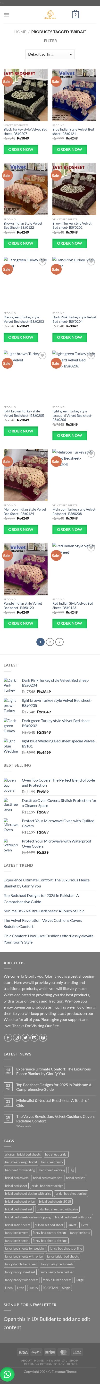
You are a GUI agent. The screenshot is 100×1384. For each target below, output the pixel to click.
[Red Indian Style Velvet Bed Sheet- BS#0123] (74, 569)
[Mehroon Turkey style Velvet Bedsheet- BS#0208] (74, 475)
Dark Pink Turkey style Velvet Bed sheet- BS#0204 (74, 319)
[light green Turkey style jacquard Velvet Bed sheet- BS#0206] (74, 377)
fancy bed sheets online (66, 1248)
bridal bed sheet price (20, 1201)
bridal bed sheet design (47, 1186)
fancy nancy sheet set (20, 1272)
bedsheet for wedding (20, 1170)
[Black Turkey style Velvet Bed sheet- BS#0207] (26, 95)
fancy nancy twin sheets (21, 1280)
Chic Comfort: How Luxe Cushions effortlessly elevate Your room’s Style (48, 938)
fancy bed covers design (49, 1233)
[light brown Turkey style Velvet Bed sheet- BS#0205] (26, 377)
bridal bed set (75, 1178)
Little (20, 1288)
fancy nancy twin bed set (57, 1272)
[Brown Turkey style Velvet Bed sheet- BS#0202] (74, 189)
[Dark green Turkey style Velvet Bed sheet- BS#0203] (26, 283)
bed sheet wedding (52, 1170)
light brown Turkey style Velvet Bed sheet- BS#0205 (24, 413)
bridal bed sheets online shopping (28, 1217)
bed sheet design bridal (21, 1162)
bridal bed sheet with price (73, 1217)
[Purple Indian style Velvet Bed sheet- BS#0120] (26, 569)
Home (20, 31)
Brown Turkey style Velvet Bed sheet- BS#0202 (72, 225)
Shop (73, 1360)
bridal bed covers (17, 1178)
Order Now (20, 149)
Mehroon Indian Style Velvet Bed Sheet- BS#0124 (25, 511)
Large (80, 1280)
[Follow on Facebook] (8, 1038)
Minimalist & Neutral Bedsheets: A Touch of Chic (44, 910)
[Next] (59, 642)
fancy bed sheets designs (50, 1241)
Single (66, 1288)
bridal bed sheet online (71, 1193)
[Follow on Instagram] (17, 1038)
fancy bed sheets (16, 1241)
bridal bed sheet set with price (57, 1209)
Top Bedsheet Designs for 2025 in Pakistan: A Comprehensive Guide (41, 898)
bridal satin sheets (17, 1225)
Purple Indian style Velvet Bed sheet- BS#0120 (23, 605)
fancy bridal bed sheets (63, 1256)
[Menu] (6, 15)
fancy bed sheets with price (24, 1256)
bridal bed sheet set (18, 1209)
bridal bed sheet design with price (28, 1193)
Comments (23, 1126)
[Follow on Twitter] (26, 1038)
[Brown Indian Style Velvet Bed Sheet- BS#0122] (26, 189)
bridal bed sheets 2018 (55, 1201)
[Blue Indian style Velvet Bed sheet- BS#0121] (74, 95)
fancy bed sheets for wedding (25, 1248)
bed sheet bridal (56, 1154)
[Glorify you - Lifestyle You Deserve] (50, 14)
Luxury (33, 1288)
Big (72, 1170)
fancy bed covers (16, 1233)
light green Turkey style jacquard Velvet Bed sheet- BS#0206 (72, 415)
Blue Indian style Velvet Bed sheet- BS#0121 (73, 131)
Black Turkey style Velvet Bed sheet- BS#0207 (25, 131)
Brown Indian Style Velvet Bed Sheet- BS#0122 (23, 225)
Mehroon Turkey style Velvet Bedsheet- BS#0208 (73, 511)
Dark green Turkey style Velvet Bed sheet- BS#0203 (24, 319)
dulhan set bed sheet (49, 1225)
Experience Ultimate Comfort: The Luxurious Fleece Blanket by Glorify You (47, 883)
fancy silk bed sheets (57, 1280)
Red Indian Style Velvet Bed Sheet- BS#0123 (72, 605)
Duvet (72, 1225)
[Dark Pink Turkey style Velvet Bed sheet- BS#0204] (74, 283)
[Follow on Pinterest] (43, 1038)
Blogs (72, 1364)
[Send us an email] (34, 1038)
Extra (85, 1225)
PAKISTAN (50, 1288)
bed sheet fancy (52, 1162)
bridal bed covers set (47, 1178)
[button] (7, 1374)
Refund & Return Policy (44, 1364)
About (26, 1360)
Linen (9, 1288)
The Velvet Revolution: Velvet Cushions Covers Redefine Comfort (43, 923)
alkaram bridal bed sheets (23, 1154)
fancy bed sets (80, 1233)
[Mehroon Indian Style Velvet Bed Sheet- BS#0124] (26, 475)
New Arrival (56, 1360)
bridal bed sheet (16, 1186)
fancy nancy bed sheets (57, 1264)
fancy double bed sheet (21, 1264)
